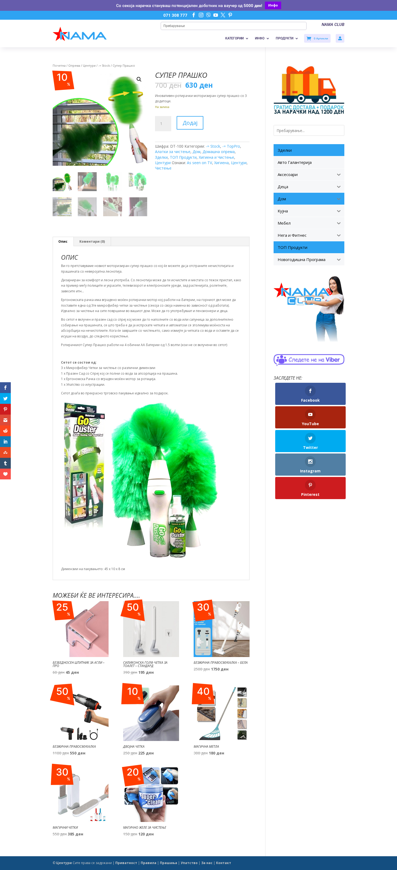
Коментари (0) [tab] (92, 241)
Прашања (168, 863)
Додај (190, 122)
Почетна (59, 65)
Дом (196, 151)
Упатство (189, 863)
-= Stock (104, 65)
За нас (207, 863)
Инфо (273, 5)
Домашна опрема (219, 151)
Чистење (163, 168)
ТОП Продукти (183, 157)
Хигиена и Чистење (216, 157)
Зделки (161, 157)
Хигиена (221, 162)
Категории (234, 38)
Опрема (74, 65)
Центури (89, 65)
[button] (139, 79)
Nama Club (333, 24)
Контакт (223, 863)
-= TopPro (231, 146)
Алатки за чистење (172, 151)
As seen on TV (199, 162)
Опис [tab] (63, 241)
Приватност (126, 863)
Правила (148, 863)
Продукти (284, 38)
